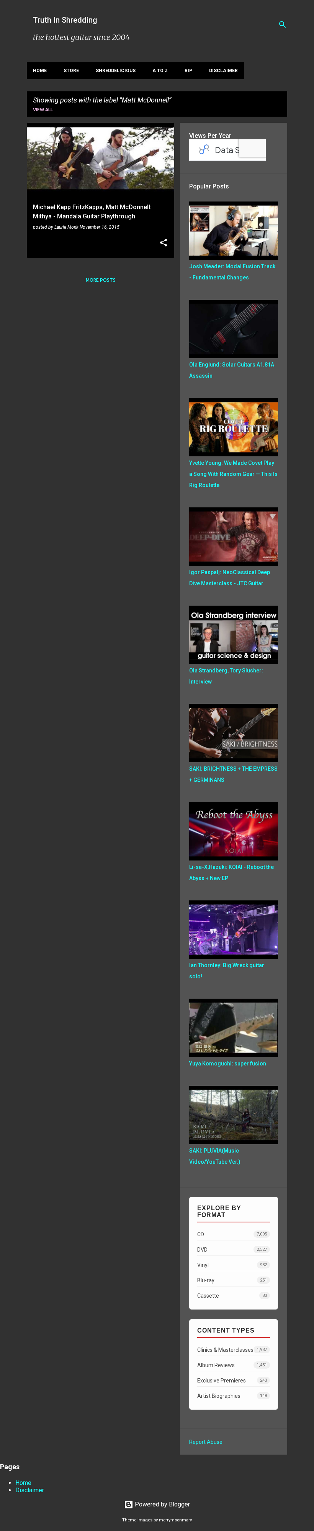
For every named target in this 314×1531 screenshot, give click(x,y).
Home (40, 70)
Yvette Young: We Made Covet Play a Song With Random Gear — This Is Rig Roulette (233, 474)
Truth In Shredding (65, 20)
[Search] (282, 24)
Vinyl (232, 1265)
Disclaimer (223, 70)
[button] (163, 243)
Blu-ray (232, 1280)
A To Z (160, 70)
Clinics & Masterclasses (232, 1350)
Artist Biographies (232, 1396)
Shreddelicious (116, 70)
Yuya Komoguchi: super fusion (227, 1063)
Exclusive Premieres (232, 1380)
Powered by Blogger (161, 1504)
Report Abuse (205, 1442)
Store (71, 70)
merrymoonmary (175, 1520)
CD (232, 1234)
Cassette (232, 1296)
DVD (232, 1250)
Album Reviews (232, 1365)
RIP (188, 70)
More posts (101, 279)
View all (43, 109)
